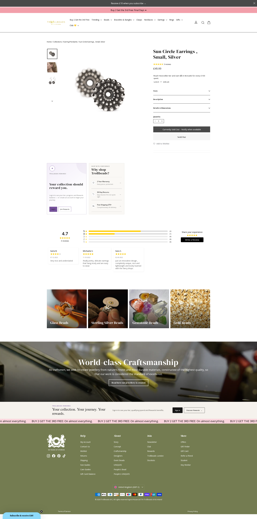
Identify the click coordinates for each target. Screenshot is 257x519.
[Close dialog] (159, 232)
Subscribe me (145, 298)
